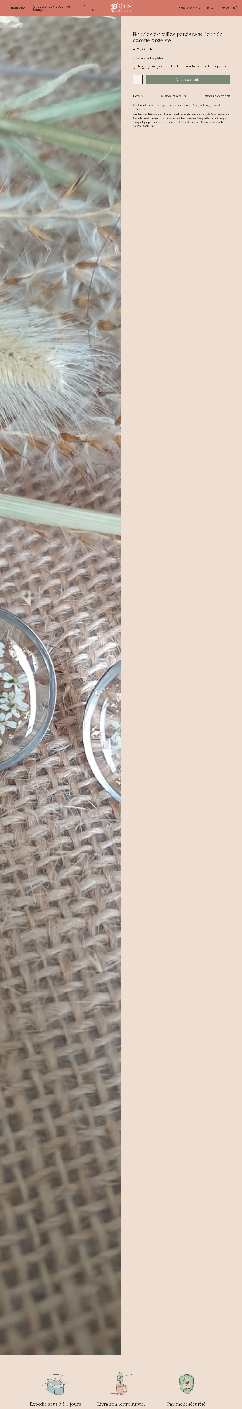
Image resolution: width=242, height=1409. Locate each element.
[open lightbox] (60, 685)
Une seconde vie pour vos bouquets (52, 8)
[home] (121, 8)
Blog (210, 8)
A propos (89, 8)
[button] (16, 8)
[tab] (138, 95)
